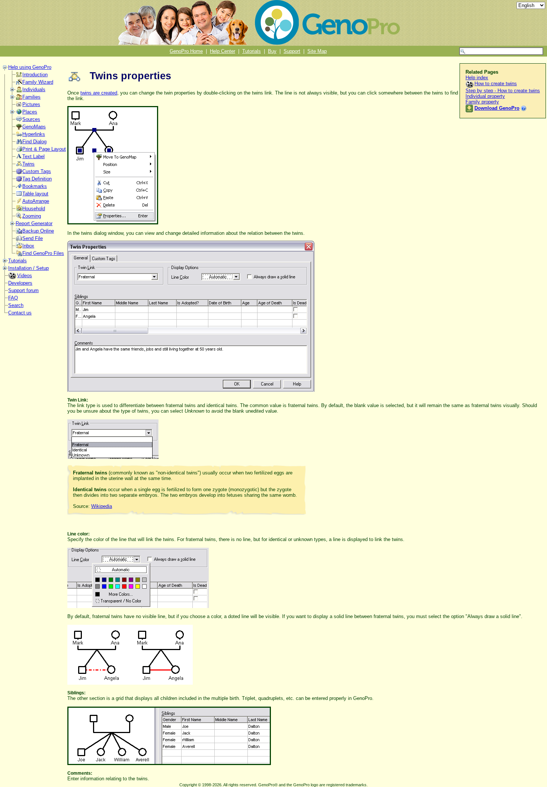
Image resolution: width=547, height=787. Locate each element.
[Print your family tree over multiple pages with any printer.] (19, 150)
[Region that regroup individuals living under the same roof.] (19, 210)
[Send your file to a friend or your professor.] (19, 240)
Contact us (20, 313)
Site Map (317, 51)
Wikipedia (101, 506)
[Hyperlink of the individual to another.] (19, 135)
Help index (477, 77)
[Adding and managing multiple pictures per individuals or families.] (19, 106)
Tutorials (251, 51)
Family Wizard (37, 82)
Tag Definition (37, 179)
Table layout (35, 193)
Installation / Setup (28, 268)
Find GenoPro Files (43, 253)
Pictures (31, 104)
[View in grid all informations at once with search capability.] (19, 195)
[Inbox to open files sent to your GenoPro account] (19, 247)
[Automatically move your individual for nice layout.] (19, 202)
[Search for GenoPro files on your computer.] (19, 254)
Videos (24, 275)
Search (15, 305)
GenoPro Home (186, 51)
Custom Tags (36, 171)
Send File (32, 238)
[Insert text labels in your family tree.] (19, 158)
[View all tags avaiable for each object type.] (19, 180)
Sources (31, 119)
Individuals (33, 89)
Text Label (33, 156)
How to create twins (495, 83)
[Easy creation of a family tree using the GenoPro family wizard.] (19, 83)
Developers (20, 283)
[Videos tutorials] (12, 277)
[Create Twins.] (19, 165)
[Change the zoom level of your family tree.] (19, 217)
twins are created (98, 93)
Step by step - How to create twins (503, 90)
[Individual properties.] (19, 91)
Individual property (485, 96)
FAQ (13, 298)
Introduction (35, 74)
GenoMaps (34, 126)
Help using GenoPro (29, 67)
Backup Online (38, 231)
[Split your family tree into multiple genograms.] (19, 128)
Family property (482, 102)
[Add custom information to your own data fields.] (19, 173)
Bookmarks (34, 186)
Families (31, 97)
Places (29, 112)
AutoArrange (35, 201)
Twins (28, 164)
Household (33, 208)
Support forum (23, 290)
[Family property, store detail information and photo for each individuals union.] (19, 98)
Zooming (31, 216)
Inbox (28, 246)
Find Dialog (34, 141)
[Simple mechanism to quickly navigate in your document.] (19, 188)
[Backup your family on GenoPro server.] (19, 232)
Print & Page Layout (44, 149)
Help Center (222, 51)
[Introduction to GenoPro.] (19, 76)
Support (292, 51)
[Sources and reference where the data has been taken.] (19, 121)
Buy (272, 51)
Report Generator (34, 223)
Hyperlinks (33, 134)
